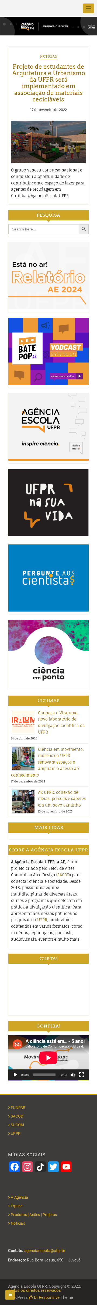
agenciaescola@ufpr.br (44, 1250)
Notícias (48, 56)
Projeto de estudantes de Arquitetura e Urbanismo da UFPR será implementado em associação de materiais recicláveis (48, 83)
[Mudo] (73, 1075)
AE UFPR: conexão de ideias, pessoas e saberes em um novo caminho (62, 799)
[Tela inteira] (81, 1075)
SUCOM (17, 1125)
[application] (48, 1058)
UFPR (42, 919)
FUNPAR (18, 1107)
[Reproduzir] (15, 1075)
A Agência (19, 1197)
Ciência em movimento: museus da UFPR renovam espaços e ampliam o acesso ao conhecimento (47, 762)
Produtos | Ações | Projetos (34, 1215)
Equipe (16, 1206)
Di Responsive (46, 1297)
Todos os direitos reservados (34, 1290)
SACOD (63, 875)
